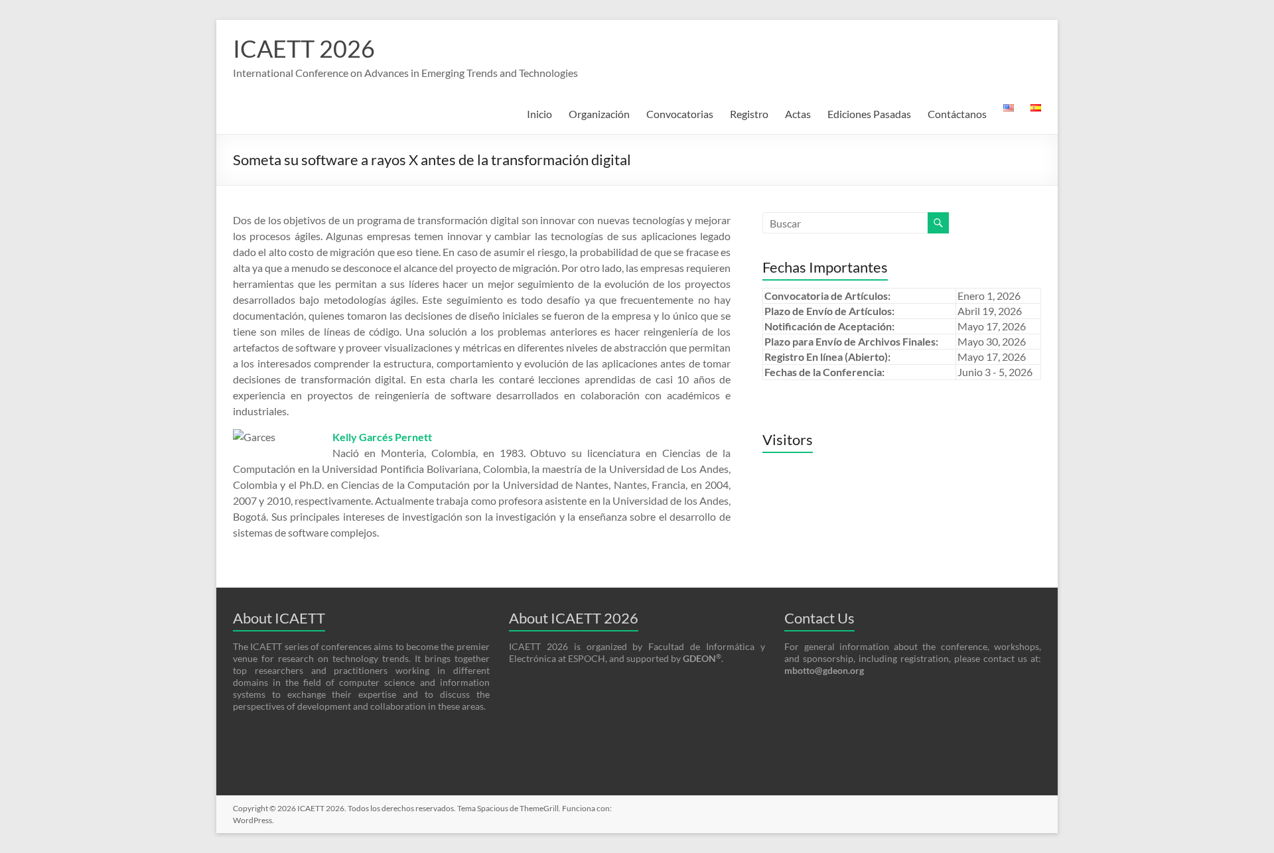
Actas (798, 113)
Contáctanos (957, 113)
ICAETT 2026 (304, 48)
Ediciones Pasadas (869, 113)
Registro (749, 113)
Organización (599, 113)
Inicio (539, 113)
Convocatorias (679, 113)
